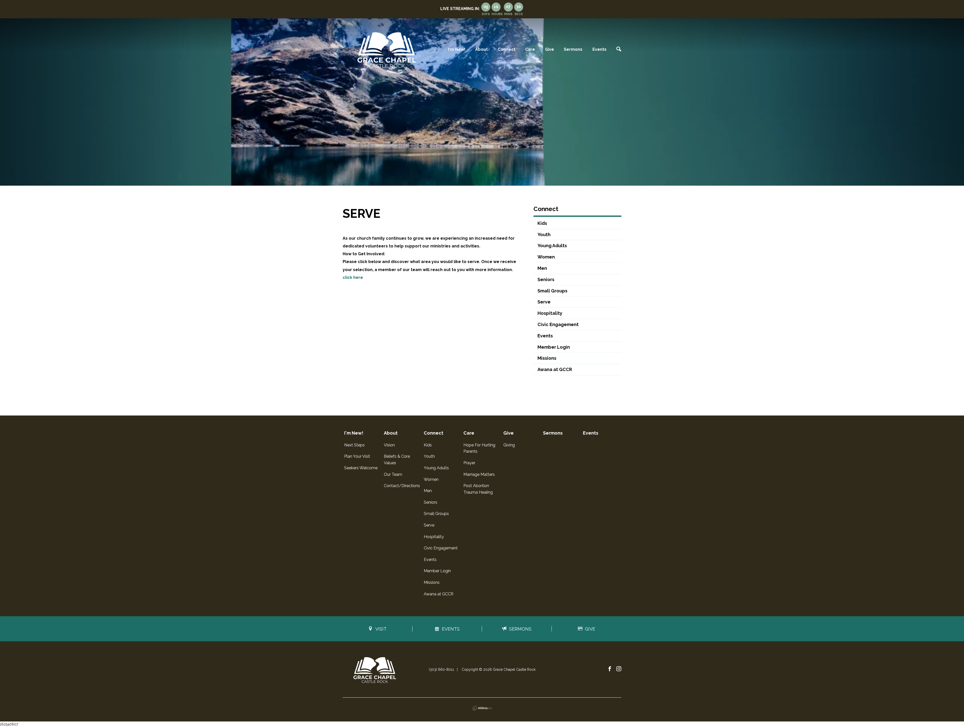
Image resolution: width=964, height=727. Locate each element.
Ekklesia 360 (482, 708)
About (481, 49)
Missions (546, 358)
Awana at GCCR (554, 369)
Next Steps (354, 445)
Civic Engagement (558, 324)
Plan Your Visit (357, 456)
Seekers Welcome (361, 467)
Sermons (573, 49)
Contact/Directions (402, 485)
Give (549, 49)
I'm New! (456, 49)
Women (546, 256)
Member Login (553, 347)
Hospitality (549, 313)
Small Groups (552, 290)
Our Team (393, 474)
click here (353, 277)
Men (542, 268)
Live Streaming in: (460, 8)
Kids (542, 223)
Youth (544, 234)
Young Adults (552, 245)
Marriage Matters (479, 474)
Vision (389, 445)
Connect (506, 49)
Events (599, 49)
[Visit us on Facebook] (609, 669)
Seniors (545, 279)
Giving (509, 445)
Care (530, 49)
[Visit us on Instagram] (618, 669)
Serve (544, 301)
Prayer (469, 462)
